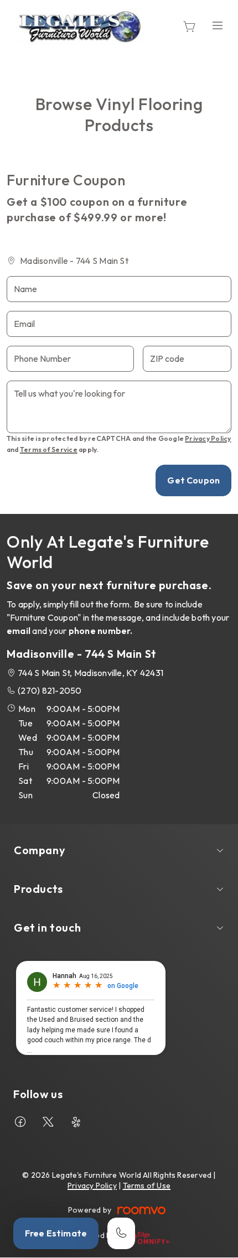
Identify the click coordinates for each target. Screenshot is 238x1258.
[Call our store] (121, 1233)
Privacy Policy (208, 438)
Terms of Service (48, 449)
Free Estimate (56, 1233)
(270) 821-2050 (49, 690)
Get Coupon (193, 480)
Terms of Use (147, 1186)
